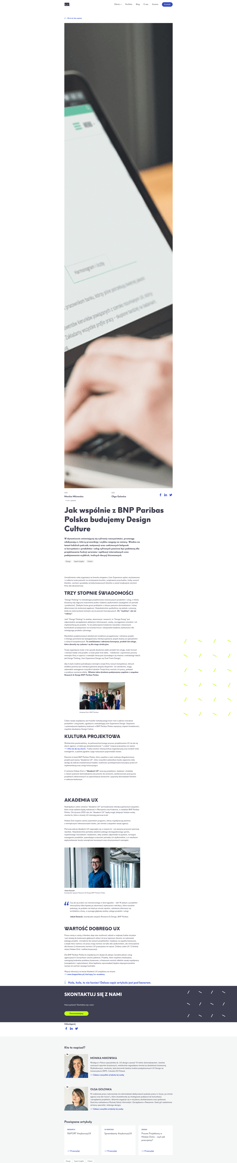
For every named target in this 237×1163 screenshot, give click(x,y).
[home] (67, 4)
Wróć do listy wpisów (74, 18)
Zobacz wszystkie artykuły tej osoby (108, 1075)
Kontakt (167, 4)
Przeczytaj (75, 1151)
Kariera (155, 4)
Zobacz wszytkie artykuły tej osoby (108, 1109)
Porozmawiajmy (76, 1013)
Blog (138, 4)
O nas (145, 4)
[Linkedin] (165, 496)
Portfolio (128, 4)
